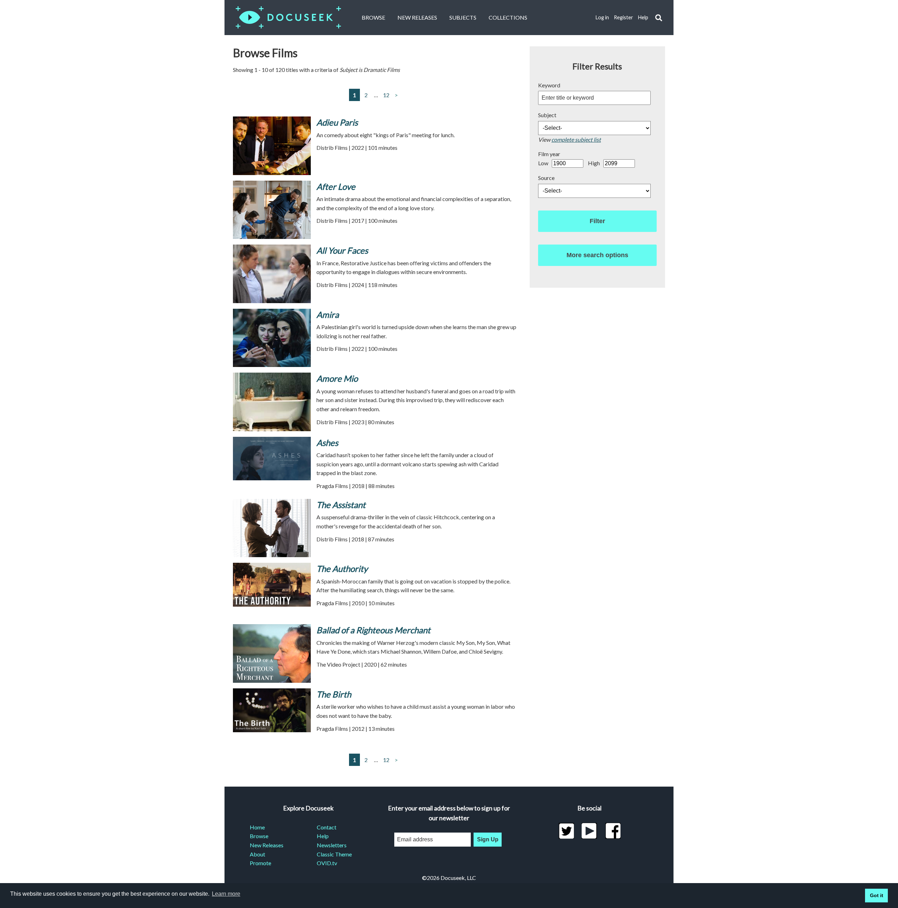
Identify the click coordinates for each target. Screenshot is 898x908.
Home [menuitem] (257, 827)
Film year (549, 154)
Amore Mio (337, 378)
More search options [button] (597, 255)
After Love (335, 186)
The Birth (333, 694)
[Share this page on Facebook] (613, 831)
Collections (508, 17)
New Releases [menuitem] (266, 845)
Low (543, 163)
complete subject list (576, 139)
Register (623, 17)
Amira (327, 314)
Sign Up (487, 839)
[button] (658, 17)
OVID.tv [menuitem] (327, 863)
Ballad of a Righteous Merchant (373, 630)
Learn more (226, 894)
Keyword (549, 85)
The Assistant (341, 505)
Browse (373, 17)
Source (546, 177)
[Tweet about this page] (566, 831)
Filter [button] (597, 221)
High (594, 163)
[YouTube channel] (589, 831)
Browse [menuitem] (259, 836)
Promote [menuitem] (260, 863)
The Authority (342, 568)
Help (643, 17)
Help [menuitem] (323, 836)
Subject (547, 115)
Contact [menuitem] (326, 827)
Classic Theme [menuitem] (334, 854)
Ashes (327, 443)
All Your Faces (342, 250)
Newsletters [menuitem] (332, 845)
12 (386, 95)
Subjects (462, 17)
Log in (602, 17)
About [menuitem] (257, 854)
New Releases (417, 17)
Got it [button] (876, 895)
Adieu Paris (337, 122)
